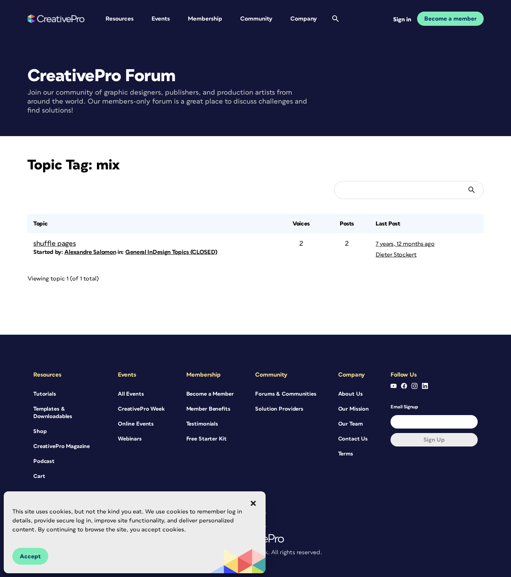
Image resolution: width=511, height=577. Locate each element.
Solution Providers (279, 409)
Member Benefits (208, 409)
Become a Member (210, 394)
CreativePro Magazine (61, 446)
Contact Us (353, 439)
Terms (345, 454)
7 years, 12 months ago (405, 244)
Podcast (44, 461)
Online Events (136, 424)
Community (256, 19)
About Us (350, 394)
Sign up (434, 440)
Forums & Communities (285, 394)
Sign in (402, 19)
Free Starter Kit (206, 439)
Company (303, 19)
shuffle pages (54, 243)
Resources (119, 19)
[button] (253, 503)
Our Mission (353, 409)
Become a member (450, 19)
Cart (39, 476)
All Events (131, 394)
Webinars (130, 439)
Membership (205, 19)
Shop (39, 431)
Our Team (350, 424)
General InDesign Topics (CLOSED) (171, 252)
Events (161, 19)
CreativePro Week (141, 409)
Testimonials (202, 424)
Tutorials (44, 394)
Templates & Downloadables (52, 412)
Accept (30, 556)
